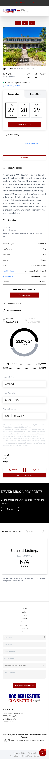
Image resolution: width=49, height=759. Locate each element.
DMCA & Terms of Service (30, 756)
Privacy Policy (14, 756)
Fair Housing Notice (24, 3)
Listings (24, 612)
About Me (24, 628)
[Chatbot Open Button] (42, 752)
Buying (24, 615)
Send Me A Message (24, 685)
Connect (24, 632)
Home (24, 609)
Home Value (24, 625)
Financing (24, 622)
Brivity (23, 753)
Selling (24, 618)
